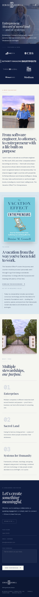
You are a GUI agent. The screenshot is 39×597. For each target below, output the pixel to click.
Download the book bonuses (12, 284)
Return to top (8, 521)
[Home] (12, 5)
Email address (7, 539)
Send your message (11, 568)
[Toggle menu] (36, 5)
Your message (7, 548)
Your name (6, 529)
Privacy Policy (17, 592)
